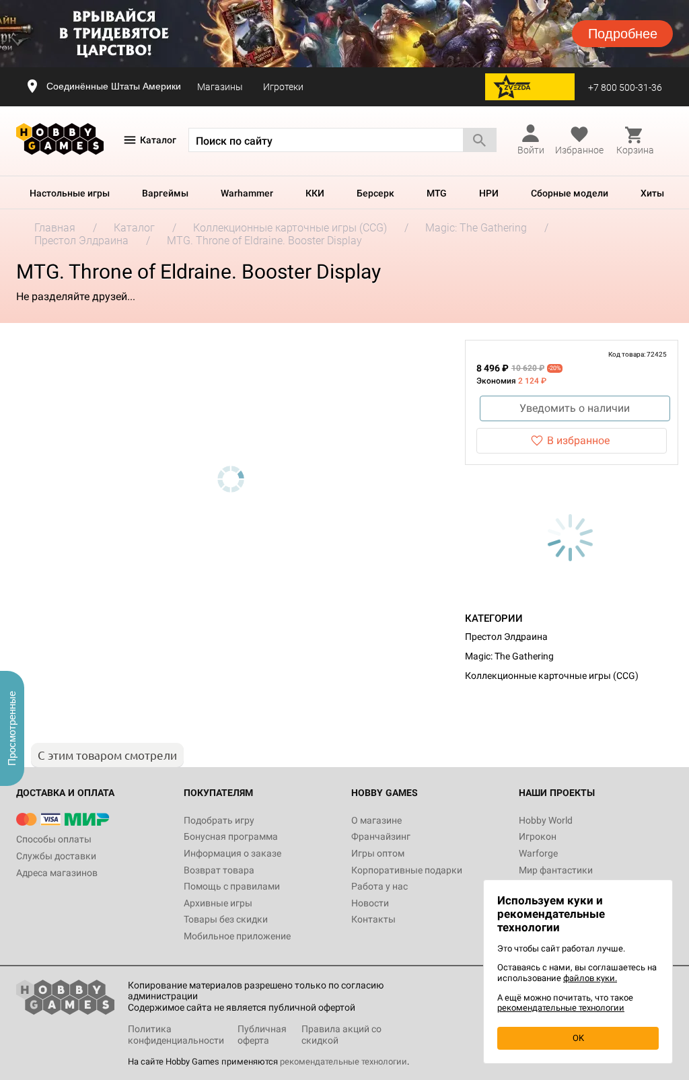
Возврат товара (219, 870)
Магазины (220, 86)
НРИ (489, 193)
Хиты (652, 193)
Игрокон (537, 836)
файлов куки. (590, 978)
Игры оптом (377, 853)
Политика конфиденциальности (176, 1034)
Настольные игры (70, 193)
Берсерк (375, 193)
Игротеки (283, 86)
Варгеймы (165, 193)
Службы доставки (56, 856)
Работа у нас (379, 886)
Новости (370, 903)
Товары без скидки (226, 919)
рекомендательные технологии (343, 1061)
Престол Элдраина (506, 636)
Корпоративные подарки (406, 870)
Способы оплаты (54, 839)
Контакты (373, 919)
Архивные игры (218, 903)
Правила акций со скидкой (341, 1034)
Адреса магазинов (57, 872)
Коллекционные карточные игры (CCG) (552, 675)
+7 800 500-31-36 (625, 87)
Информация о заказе (232, 853)
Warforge (538, 853)
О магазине (376, 820)
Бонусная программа (231, 836)
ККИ (314, 193)
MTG (437, 193)
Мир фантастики (556, 870)
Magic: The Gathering (509, 656)
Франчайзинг (380, 836)
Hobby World (546, 820)
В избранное (578, 440)
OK (578, 1038)
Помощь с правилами (232, 886)
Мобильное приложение (237, 936)
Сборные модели (569, 193)
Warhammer (247, 193)
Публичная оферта (262, 1034)
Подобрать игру (219, 820)
